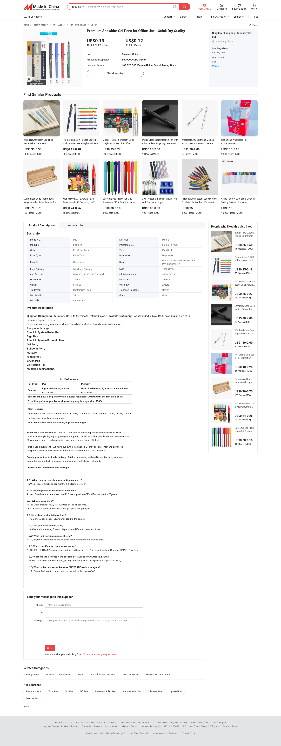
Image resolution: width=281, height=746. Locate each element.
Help (199, 16)
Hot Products (61, 722)
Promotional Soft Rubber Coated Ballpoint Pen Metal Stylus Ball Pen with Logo (245, 258)
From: (39, 604)
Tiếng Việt (214, 726)
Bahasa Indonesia (231, 726)
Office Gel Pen (155, 691)
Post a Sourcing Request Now (99, 654)
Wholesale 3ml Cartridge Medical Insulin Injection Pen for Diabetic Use (245, 332)
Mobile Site (211, 722)
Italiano (124, 726)
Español (74, 726)
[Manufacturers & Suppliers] (41, 6)
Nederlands (147, 726)
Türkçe (204, 726)
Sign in (254, 8)
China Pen (53, 691)
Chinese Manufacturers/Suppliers (101, 722)
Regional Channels (179, 722)
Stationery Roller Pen (105, 691)
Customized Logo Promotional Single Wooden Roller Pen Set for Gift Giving (245, 380)
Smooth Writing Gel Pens (103, 674)
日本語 (176, 726)
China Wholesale (127, 722)
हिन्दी (184, 726)
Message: (38, 620)
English (64, 726)
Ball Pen (69, 691)
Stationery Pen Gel (131, 691)
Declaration (174, 733)
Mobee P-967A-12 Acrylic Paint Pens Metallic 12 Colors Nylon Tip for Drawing (245, 405)
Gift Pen (84, 691)
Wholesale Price (145, 722)
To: (41, 612)
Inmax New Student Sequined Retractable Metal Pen (245, 234)
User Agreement (159, 733)
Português (86, 726)
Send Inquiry (115, 73)
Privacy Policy (189, 733)
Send (49, 648)
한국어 (167, 726)
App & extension (218, 16)
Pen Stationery (33, 691)
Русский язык (111, 726)
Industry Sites (161, 722)
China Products (77, 722)
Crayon (80, 674)
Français (98, 726)
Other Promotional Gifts (58, 674)
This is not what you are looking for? (63, 654)
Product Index (197, 722)
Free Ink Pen (32, 698)
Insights (222, 722)
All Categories (35, 16)
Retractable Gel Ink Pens (158, 674)
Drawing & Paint (31, 674)
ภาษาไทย (193, 726)
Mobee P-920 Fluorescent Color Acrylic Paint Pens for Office (245, 283)
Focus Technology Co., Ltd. (119, 733)
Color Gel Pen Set (130, 674)
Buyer (183, 16)
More (214, 65)
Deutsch (134, 726)
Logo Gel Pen (175, 691)
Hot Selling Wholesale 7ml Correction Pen (245, 356)
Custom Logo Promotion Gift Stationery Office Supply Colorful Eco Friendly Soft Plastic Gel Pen (245, 429)
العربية (158, 726)
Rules (255, 16)
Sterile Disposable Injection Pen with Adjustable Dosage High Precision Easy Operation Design (245, 307)
